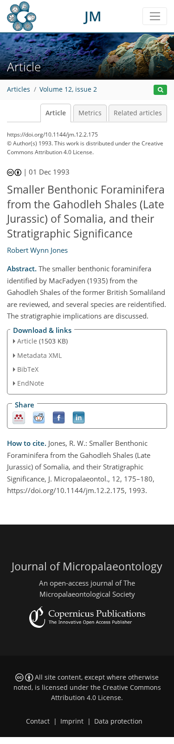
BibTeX (28, 369)
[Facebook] (58, 417)
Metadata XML (39, 355)
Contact (38, 721)
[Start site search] (160, 90)
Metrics (90, 113)
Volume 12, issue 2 (68, 89)
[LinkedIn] (78, 417)
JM (93, 15)
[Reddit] (38, 417)
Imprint (72, 721)
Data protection (118, 721)
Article (55, 113)
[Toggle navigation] (154, 16)
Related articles (138, 113)
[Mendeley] (19, 417)
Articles (18, 89)
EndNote (30, 383)
